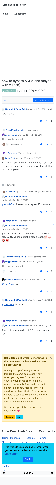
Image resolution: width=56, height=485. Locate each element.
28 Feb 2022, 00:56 (19, 229)
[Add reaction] (41, 121)
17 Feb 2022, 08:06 (32, 158)
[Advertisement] (28, 47)
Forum (42, 437)
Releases (15, 437)
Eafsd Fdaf (10, 158)
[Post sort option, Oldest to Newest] (5, 100)
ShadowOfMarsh (13, 279)
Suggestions (10, 91)
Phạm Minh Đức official (16, 109)
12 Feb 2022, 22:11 (34, 135)
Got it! (28, 459)
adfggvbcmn (11, 135)
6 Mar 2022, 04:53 (38, 279)
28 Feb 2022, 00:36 (19, 200)
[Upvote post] (46, 121)
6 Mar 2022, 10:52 (44, 325)
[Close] (50, 358)
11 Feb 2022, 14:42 (44, 109)
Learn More (11, 453)
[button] (4, 481)
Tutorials (30, 437)
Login (19, 417)
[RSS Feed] (43, 90)
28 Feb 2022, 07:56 (35, 261)
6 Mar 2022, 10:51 (44, 300)
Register (9, 417)
